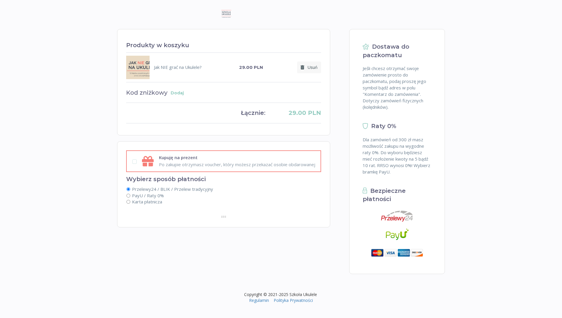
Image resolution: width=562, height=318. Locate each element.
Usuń (311, 67)
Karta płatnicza (147, 202)
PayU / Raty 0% (148, 195)
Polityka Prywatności (293, 300)
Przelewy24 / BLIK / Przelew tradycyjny (172, 189)
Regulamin (259, 300)
